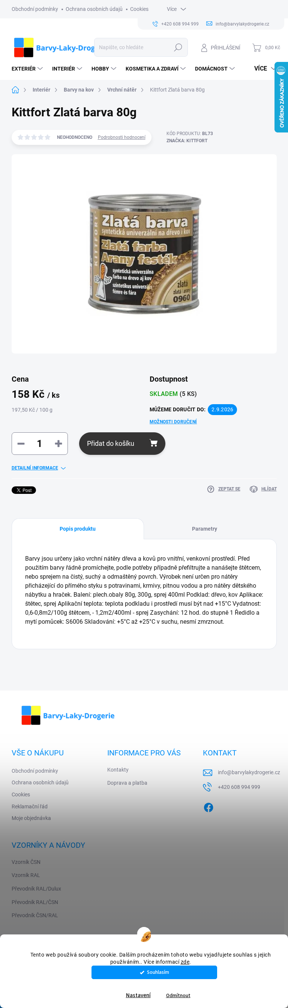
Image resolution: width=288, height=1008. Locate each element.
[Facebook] (208, 806)
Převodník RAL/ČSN (35, 902)
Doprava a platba (127, 783)
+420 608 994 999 (239, 787)
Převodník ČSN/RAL (35, 915)
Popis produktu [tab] (78, 529)
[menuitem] (28, 68)
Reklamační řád (30, 806)
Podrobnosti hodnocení (122, 137)
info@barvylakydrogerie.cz (249, 772)
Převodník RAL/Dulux (36, 889)
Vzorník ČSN (26, 862)
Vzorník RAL (26, 875)
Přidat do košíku (110, 443)
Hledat (178, 47)
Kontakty (118, 770)
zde (185, 962)
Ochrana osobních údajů (94, 9)
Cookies (139, 9)
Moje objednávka (31, 818)
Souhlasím (158, 972)
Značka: (186, 140)
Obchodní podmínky (35, 9)
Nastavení (138, 995)
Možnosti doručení (173, 421)
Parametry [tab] (204, 529)
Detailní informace (35, 468)
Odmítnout (178, 995)
